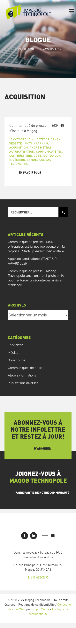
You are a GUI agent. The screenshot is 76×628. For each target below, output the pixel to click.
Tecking (15, 163)
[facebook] (24, 535)
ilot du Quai (52, 155)
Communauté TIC (49, 151)
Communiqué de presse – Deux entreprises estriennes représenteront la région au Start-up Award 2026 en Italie (36, 246)
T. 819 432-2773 (38, 577)
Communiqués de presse (26, 368)
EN (53, 535)
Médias (13, 353)
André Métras (41, 147)
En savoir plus (30, 172)
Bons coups (16, 360)
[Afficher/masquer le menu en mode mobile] (72, 11)
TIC (26, 163)
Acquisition (18, 147)
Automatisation (21, 151)
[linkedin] (33, 535)
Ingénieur (17, 159)
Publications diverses (23, 383)
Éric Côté (33, 155)
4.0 (46, 143)
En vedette (15, 345)
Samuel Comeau (39, 159)
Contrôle (17, 155)
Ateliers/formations (22, 375)
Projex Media (40, 609)
